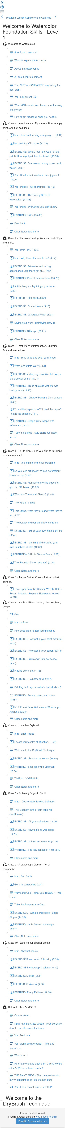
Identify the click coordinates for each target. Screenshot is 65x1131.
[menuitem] (2, 8)
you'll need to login (46, 1116)
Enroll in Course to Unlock (32, 1121)
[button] (2, 3)
